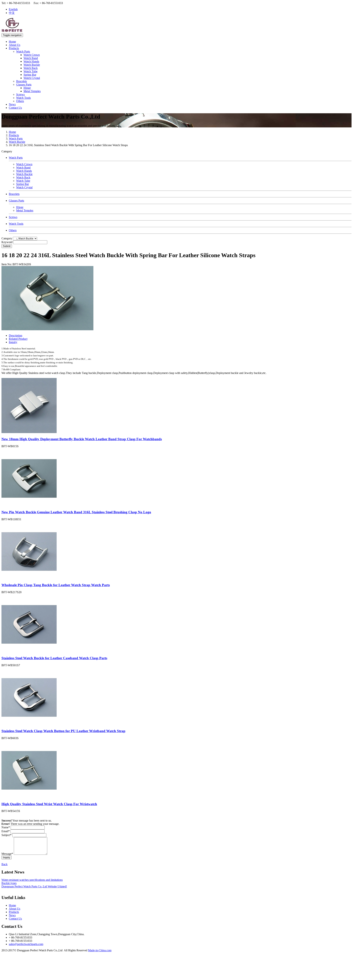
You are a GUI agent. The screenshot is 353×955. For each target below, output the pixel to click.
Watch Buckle (32, 64)
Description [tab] (15, 335)
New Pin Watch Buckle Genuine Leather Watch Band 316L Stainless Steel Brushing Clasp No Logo (76, 512)
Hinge (27, 87)
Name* (5, 827)
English (13, 9)
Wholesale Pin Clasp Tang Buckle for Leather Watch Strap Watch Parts (55, 585)
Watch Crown (32, 54)
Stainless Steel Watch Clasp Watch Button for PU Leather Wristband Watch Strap (63, 731)
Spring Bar (30, 74)
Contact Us (15, 107)
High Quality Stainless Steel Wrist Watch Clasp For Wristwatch (49, 804)
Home (12, 41)
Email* (5, 831)
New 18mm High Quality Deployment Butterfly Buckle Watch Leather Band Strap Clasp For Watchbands (81, 439)
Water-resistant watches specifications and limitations (32, 879)
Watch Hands (31, 61)
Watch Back (31, 68)
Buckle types (9, 883)
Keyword (7, 242)
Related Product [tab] (18, 338)
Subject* (6, 835)
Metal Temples (32, 91)
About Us (14, 44)
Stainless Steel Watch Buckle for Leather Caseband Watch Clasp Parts (54, 658)
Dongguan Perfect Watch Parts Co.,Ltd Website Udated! (34, 886)
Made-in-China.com (99, 950)
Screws (20, 94)
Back (4, 864)
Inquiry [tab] (13, 342)
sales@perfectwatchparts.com (26, 944)
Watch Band (31, 58)
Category (6, 238)
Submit (6, 246)
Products (14, 48)
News (12, 104)
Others (20, 101)
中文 (12, 12)
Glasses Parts (23, 84)
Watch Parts (23, 51)
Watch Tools (23, 97)
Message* (7, 853)
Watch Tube (31, 71)
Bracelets (21, 81)
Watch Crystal (32, 77)
